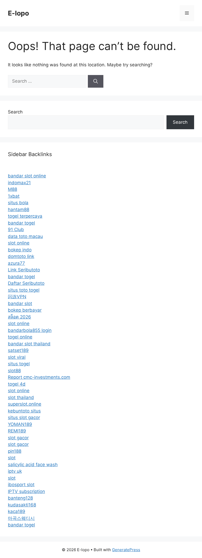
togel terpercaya (25, 216)
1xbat (13, 196)
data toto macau (25, 236)
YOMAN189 (20, 424)
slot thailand (21, 397)
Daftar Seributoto (26, 283)
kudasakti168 (22, 504)
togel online (20, 337)
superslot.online (24, 404)
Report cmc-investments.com (39, 377)
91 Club (16, 229)
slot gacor (18, 437)
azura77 (16, 263)
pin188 (14, 451)
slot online (18, 243)
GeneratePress (126, 549)
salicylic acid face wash (33, 464)
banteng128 (20, 498)
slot (12, 457)
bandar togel (21, 223)
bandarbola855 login (30, 330)
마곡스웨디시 (21, 518)
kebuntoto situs (24, 410)
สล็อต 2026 (19, 317)
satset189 (18, 350)
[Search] (95, 81)
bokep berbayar (25, 310)
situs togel (19, 363)
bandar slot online (27, 175)
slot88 (14, 370)
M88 (12, 189)
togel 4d (17, 384)
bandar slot (20, 303)
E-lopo (18, 13)
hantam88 (18, 209)
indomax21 (19, 182)
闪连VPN (17, 296)
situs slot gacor (24, 417)
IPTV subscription (26, 491)
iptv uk (15, 471)
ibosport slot (21, 484)
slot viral (17, 357)
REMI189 (17, 431)
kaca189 (16, 511)
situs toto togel (23, 290)
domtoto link (21, 256)
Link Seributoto (24, 269)
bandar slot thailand (29, 343)
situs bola (18, 202)
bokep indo (20, 249)
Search (15, 111)
